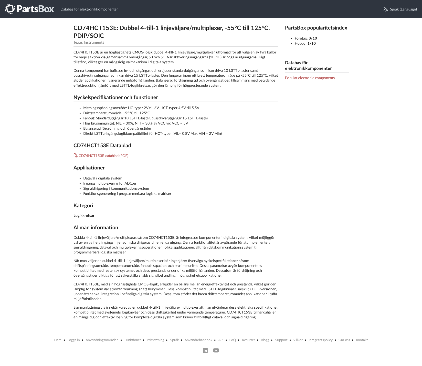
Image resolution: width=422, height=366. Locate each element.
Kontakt (362, 340)
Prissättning (155, 340)
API (220, 340)
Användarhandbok (198, 340)
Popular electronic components (310, 78)
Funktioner (133, 340)
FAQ (232, 340)
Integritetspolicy (321, 340)
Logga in (74, 340)
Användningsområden (102, 340)
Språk (174, 340)
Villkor (298, 340)
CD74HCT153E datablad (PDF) (103, 156)
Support (281, 340)
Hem (58, 340)
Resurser (248, 340)
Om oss (344, 340)
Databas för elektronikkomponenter (89, 9)
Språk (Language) (403, 9)
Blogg (265, 340)
